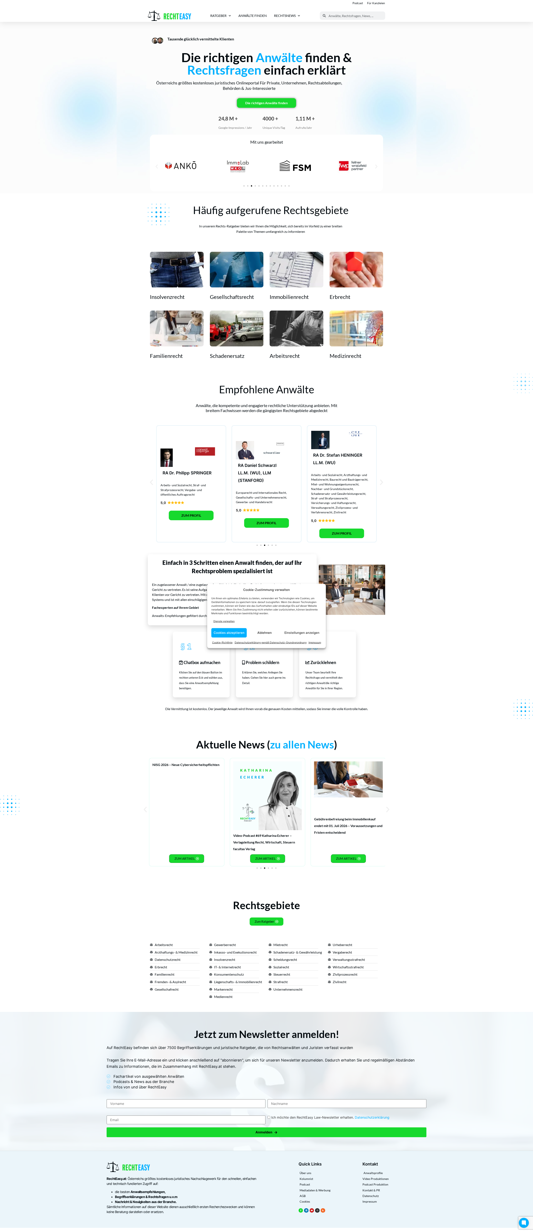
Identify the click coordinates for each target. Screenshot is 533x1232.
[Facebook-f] (301, 1210)
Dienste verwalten (224, 621)
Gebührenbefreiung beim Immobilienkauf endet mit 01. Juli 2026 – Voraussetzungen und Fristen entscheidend (348, 825)
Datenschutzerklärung (372, 1117)
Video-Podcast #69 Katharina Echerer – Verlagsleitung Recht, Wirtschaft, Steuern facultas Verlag (264, 842)
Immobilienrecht (289, 297)
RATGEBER (218, 16)
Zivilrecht (340, 512)
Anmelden (266, 1132)
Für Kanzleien (376, 3)
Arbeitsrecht (285, 356)
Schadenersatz (227, 356)
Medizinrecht (345, 356)
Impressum (315, 642)
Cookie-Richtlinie (222, 642)
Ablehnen (264, 633)
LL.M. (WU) (324, 462)
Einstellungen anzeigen (301, 633)
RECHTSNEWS (285, 16)
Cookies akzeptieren (229, 633)
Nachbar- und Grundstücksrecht (332, 489)
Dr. (172, 472)
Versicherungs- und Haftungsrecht (333, 503)
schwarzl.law (271, 452)
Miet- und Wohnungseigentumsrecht (335, 484)
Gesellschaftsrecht (232, 297)
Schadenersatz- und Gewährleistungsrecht (338, 493)
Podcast (357, 3)
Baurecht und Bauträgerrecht (348, 479)
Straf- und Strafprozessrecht (329, 498)
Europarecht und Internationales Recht (261, 492)
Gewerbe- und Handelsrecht (254, 502)
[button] (156, 166)
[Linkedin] (306, 1210)
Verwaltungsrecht (322, 507)
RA (165, 472)
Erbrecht (340, 297)
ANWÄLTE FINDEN (252, 16)
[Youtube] (312, 1210)
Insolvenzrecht (167, 297)
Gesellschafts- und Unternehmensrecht (261, 497)
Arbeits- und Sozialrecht (176, 485)
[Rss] (323, 1210)
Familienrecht (166, 356)
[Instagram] (317, 1210)
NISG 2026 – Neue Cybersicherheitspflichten (185, 765)
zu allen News (302, 744)
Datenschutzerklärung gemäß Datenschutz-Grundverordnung (270, 642)
